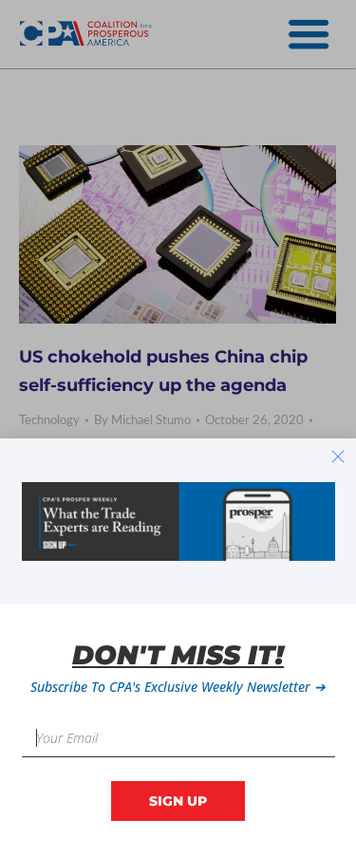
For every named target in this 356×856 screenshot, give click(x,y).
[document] (178, 428)
